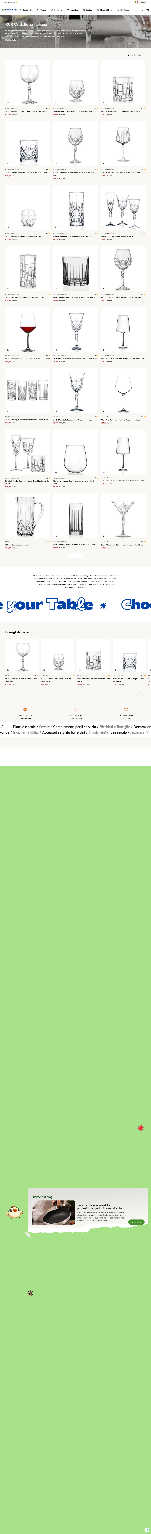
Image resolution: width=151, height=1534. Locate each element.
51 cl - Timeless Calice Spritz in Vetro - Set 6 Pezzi (120, 173)
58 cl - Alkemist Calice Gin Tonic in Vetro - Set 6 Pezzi (26, 111)
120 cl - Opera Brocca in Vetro (17, 545)
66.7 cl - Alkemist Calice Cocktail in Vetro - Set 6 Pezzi (122, 297)
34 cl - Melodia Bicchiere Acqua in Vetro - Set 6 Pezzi (26, 173)
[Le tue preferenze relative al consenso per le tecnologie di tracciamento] (147, 1530)
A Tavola (43, 10)
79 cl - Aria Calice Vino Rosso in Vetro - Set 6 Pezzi (120, 420)
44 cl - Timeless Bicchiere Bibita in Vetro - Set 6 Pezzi (74, 544)
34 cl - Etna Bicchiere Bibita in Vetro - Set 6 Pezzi (24, 297)
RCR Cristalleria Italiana (12, 108)
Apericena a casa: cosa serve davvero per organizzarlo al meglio (74, 847)
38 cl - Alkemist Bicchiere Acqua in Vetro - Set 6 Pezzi (26, 236)
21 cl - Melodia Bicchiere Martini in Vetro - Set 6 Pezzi (122, 545)
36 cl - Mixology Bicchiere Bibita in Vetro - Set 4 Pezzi (26, 420)
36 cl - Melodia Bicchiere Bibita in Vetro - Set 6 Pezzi (74, 236)
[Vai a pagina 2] (82, 555)
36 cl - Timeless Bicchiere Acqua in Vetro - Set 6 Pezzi (74, 297)
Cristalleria (27, 10)
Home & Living (106, 10)
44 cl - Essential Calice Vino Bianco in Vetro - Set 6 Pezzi (123, 358)
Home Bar (74, 10)
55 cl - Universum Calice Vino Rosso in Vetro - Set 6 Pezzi (27, 359)
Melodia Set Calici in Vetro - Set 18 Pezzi (117, 236)
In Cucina (58, 10)
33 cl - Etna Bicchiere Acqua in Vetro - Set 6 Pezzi (120, 111)
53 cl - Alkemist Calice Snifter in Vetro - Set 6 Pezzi (73, 111)
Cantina (89, 10)
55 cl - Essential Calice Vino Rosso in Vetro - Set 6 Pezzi (122, 481)
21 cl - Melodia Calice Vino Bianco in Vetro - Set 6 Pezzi (75, 359)
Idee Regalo (124, 10)
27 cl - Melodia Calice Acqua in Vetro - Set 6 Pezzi (72, 420)
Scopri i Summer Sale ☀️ (10, 2)
